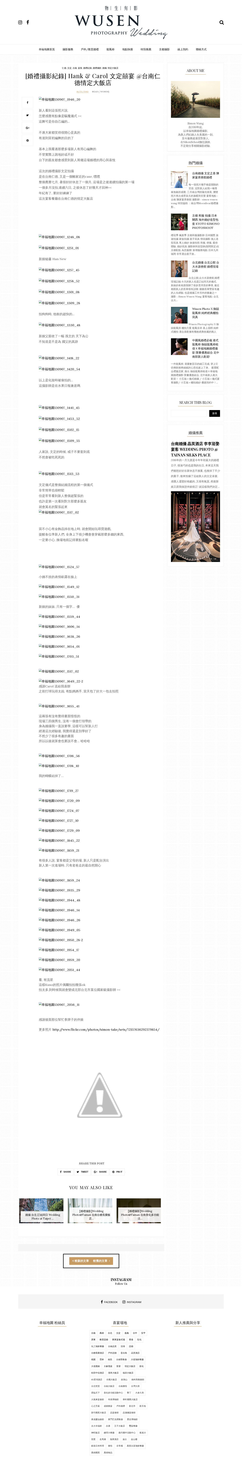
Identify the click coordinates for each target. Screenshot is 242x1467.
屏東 (93, 1339)
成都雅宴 (108, 1406)
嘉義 (127, 1333)
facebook (111, 1302)
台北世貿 (95, 1386)
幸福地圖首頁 (47, 49)
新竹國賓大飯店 (98, 1412)
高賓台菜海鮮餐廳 (135, 1445)
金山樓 (134, 1439)
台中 (135, 1333)
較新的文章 (82, 1260)
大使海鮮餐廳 (137, 1359)
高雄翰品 (108, 1452)
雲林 (102, 1359)
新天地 (142, 1406)
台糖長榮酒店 (97, 1353)
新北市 (132, 1406)
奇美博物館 (113, 1399)
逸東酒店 (114, 1439)
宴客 (80, 68)
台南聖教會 (121, 1359)
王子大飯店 (119, 1426)
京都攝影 (164, 49)
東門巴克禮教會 (115, 1419)
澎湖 (123, 1346)
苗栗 (93, 1439)
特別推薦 (146, 49)
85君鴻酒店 (96, 1379)
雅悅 (110, 1445)
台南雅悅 (123, 1386)
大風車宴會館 (97, 1399)
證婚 (131, 1346)
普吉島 (124, 1353)
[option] (42, 1212)
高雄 (102, 1333)
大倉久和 (139, 1392)
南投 (110, 1359)
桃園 (93, 1359)
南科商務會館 (137, 1379)
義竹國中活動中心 (127, 1432)
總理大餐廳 (109, 1432)
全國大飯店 (111, 1379)
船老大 (143, 1432)
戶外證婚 (112, 1353)
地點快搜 (127, 49)
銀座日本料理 (97, 1445)
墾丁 (129, 1392)
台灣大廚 (135, 1386)
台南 (75, 68)
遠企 (125, 1439)
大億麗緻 (95, 1366)
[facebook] (30, 22)
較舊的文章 (100, 1260)
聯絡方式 (201, 49)
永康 (108, 1426)
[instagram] (22, 22)
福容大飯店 (128, 1372)
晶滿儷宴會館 (129, 1412)
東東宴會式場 (118, 1339)
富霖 (118, 1366)
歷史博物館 (132, 1419)
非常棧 (119, 1445)
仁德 (64, 68)
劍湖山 (124, 1379)
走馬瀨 (103, 1439)
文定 (69, 68)
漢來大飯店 (113, 1372)
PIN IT (119, 1172)
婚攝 (104, 68)
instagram (134, 1302)
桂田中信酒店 (97, 1372)
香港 (131, 1339)
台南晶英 (112, 1346)
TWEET (84, 1172)
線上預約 (183, 49)
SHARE (67, 1172)
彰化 (139, 1339)
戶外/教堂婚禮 (90, 49)
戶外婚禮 (120, 1406)
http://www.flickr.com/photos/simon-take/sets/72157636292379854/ (105, 1029)
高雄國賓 (95, 1452)
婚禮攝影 (97, 68)
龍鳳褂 (110, 49)
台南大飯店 (109, 1386)
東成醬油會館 (97, 1419)
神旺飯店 (95, 1432)
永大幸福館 (96, 1426)
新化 (141, 1366)
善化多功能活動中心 (113, 1392)
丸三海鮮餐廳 (97, 1346)
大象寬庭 (108, 1366)
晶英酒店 (135, 1353)
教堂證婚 (104, 1339)
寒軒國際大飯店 (130, 1399)
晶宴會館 (114, 1412)
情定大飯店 (113, 68)
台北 (110, 1333)
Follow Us (121, 1283)
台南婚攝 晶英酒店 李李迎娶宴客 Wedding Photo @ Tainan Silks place (195, 449)
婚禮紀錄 (87, 68)
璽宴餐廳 (133, 1426)
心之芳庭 (95, 1406)
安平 (143, 1333)
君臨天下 (95, 1392)
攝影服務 (68, 49)
